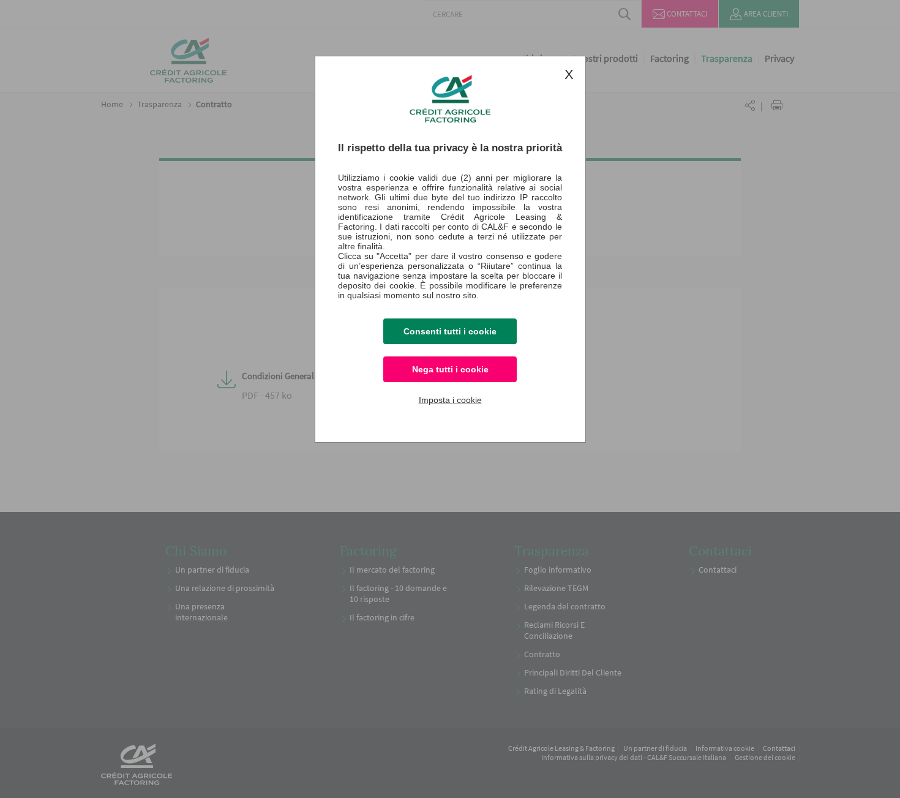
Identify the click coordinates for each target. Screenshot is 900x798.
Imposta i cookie (450, 400)
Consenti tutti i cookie (450, 331)
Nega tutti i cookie (450, 369)
